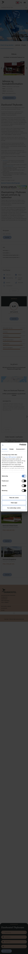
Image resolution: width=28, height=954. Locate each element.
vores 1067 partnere (10, 457)
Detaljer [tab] (11, 449)
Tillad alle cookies (14, 497)
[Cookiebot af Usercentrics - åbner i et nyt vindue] (19, 445)
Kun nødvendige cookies (14, 508)
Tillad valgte (14, 502)
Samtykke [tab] (4, 449)
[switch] (24, 481)
